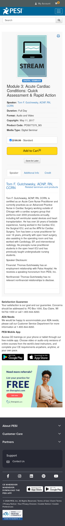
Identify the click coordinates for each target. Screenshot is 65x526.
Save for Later (32, 160)
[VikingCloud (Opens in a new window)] (12, 515)
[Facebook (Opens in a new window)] (8, 476)
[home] (13, 11)
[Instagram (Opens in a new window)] (19, 476)
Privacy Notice (10, 503)
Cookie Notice (44, 503)
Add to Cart (30, 150)
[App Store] (35, 489)
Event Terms (56, 500)
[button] (58, 36)
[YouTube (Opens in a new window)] (56, 476)
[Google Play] (53, 489)
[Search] (59, 20)
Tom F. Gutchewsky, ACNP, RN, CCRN (29, 185)
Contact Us (18, 461)
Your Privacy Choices (27, 503)
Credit (48, 172)
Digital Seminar (32, 80)
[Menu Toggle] (58, 11)
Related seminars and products (41, 187)
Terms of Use (43, 500)
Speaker (14, 172)
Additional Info (31, 172)
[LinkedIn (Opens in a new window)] (31, 476)
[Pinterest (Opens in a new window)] (43, 476)
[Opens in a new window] (32, 386)
